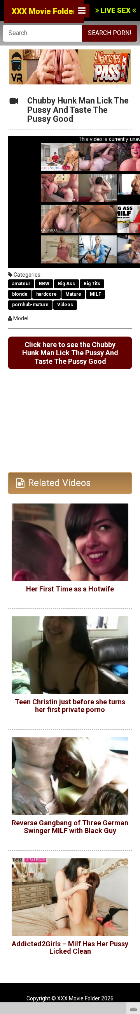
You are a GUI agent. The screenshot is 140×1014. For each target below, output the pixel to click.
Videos (65, 304)
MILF (95, 294)
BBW (44, 283)
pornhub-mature (30, 304)
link (133, 892)
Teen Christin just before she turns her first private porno (70, 706)
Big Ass (66, 283)
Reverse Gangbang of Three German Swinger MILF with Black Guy (70, 827)
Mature (73, 294)
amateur (21, 283)
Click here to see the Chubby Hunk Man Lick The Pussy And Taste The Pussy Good (70, 352)
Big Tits (92, 283)
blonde (20, 294)
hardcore (46, 294)
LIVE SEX (115, 10)
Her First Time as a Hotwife (70, 589)
